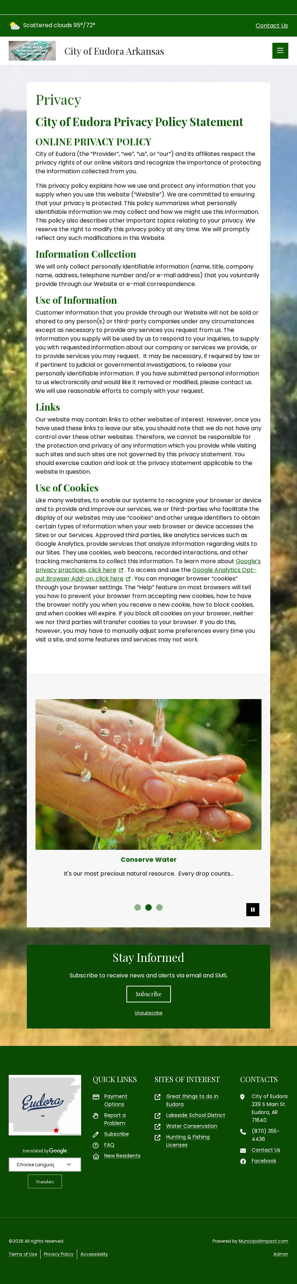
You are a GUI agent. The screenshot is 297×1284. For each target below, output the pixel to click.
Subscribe (149, 994)
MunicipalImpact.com (263, 1241)
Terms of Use (23, 1254)
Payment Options (115, 1100)
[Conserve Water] (148, 774)
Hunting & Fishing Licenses (188, 1140)
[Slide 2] (148, 907)
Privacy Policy (59, 1254)
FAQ (109, 1144)
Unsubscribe (148, 1013)
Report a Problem (115, 1119)
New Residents (122, 1155)
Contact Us (272, 25)
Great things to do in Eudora (192, 1100)
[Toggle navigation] (280, 51)
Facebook (264, 1160)
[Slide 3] (159, 907)
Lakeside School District (195, 1115)
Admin (280, 1254)
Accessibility (94, 1254)
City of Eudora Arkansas (114, 51)
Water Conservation (191, 1126)
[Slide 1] (137, 907)
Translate (44, 1181)
